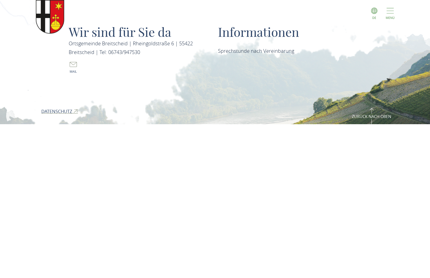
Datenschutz (57, 111)
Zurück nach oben (371, 116)
